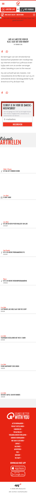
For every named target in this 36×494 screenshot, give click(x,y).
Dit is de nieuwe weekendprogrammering (15, 281)
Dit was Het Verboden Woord (11, 171)
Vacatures (17, 446)
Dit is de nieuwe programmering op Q (14, 252)
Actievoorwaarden (17, 423)
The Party (17, 458)
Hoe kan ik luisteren (17, 441)
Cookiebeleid (17, 429)
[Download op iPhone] (18, 468)
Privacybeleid (18, 432)
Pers (17, 452)
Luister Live (10, 9)
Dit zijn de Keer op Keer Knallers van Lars (15, 224)
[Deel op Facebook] (2, 51)
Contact (17, 444)
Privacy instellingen (17, 426)
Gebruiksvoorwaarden (17, 438)
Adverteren (17, 449)
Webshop (17, 455)
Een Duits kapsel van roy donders (10, 395)
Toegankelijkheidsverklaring (17, 435)
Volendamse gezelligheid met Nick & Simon (13, 338)
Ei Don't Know (7, 197)
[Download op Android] (18, 474)
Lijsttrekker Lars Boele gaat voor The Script (14, 309)
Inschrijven (17, 124)
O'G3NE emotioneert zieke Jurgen (10, 366)
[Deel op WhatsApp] (7, 51)
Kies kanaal (29, 9)
